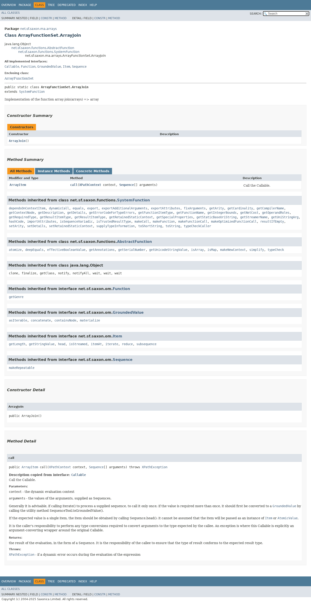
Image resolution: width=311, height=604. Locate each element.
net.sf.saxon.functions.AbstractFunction (42, 48)
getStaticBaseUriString (216, 217)
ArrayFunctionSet (19, 78)
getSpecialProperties (174, 217)
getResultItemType (55, 217)
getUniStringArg (284, 217)
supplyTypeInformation (115, 226)
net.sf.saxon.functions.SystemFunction (48, 52)
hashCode (16, 221)
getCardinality (240, 208)
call (73, 185)
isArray (197, 250)
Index (82, 5)
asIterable (18, 320)
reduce (127, 344)
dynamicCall (59, 208)
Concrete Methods (92, 171)
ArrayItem (18, 185)
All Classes (10, 12)
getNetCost (249, 212)
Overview (8, 5)
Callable (12, 66)
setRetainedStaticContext (71, 226)
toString (173, 226)
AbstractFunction (134, 241)
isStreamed (78, 344)
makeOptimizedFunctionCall (234, 221)
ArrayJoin (17, 141)
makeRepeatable (21, 368)
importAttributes (41, 221)
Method (60, 18)
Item (66, 66)
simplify (256, 250)
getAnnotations (102, 250)
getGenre (16, 297)
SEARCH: (256, 13)
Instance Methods (54, 171)
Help (93, 5)
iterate (111, 344)
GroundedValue (49, 66)
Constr (46, 18)
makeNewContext (233, 250)
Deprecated (67, 5)
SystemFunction (32, 91)
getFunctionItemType (155, 212)
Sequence (79, 66)
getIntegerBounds (222, 212)
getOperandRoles (275, 212)
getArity (216, 208)
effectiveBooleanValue (66, 250)
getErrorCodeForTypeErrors (112, 212)
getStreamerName (254, 217)
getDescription (51, 212)
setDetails (36, 226)
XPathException (154, 467)
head (61, 344)
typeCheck (276, 250)
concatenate (41, 320)
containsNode (65, 320)
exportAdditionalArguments (124, 208)
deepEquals (34, 250)
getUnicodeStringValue (168, 250)
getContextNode (21, 212)
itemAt (96, 344)
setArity (16, 226)
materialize (90, 320)
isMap (212, 250)
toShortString (150, 226)
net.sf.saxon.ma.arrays (38, 29)
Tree (51, 5)
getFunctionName (190, 212)
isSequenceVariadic (76, 221)
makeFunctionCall (192, 221)
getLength (17, 344)
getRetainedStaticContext (131, 217)
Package (25, 5)
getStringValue (41, 344)
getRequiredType (22, 217)
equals (78, 208)
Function (28, 66)
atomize (15, 250)
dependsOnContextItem (27, 208)
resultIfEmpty (272, 221)
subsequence (146, 344)
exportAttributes (165, 208)
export (92, 208)
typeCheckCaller (197, 226)
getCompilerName (270, 208)
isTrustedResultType (113, 221)
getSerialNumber (131, 250)
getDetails (76, 212)
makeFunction (164, 221)
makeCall (142, 221)
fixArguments (195, 208)
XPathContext (90, 185)
